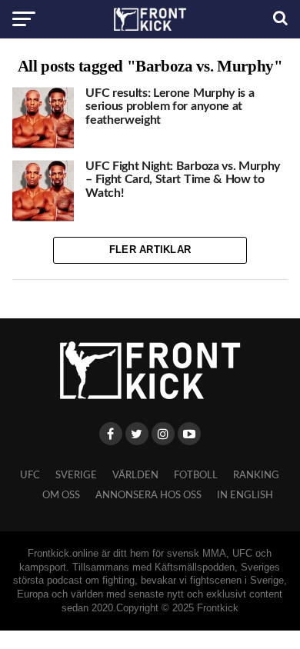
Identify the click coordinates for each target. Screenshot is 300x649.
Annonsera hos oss (148, 495)
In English (245, 495)
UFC (30, 475)
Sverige (76, 475)
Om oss (61, 495)
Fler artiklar (150, 249)
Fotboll (196, 475)
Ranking (256, 475)
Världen (135, 475)
